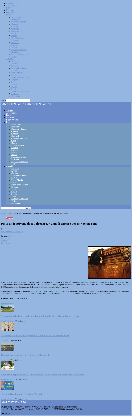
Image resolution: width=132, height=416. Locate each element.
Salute (13, 82)
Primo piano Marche (19, 77)
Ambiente (15, 61)
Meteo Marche (17, 73)
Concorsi (15, 29)
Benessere (15, 19)
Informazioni (40, 411)
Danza (14, 36)
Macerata (10, 10)
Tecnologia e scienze (19, 91)
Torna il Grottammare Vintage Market (21, 394)
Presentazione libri (18, 49)
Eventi (8, 15)
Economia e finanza (19, 68)
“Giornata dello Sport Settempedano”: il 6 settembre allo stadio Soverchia (40, 316)
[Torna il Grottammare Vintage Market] (7, 389)
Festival (14, 40)
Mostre (14, 45)
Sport (13, 89)
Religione (15, 52)
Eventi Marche (7, 321)
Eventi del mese (17, 38)
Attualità (9, 59)
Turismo (14, 94)
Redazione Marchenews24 (12, 231)
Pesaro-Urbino (12, 12)
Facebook (14, 414)
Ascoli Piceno (12, 5)
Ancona (9, 3)
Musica (14, 47)
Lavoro (14, 70)
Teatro (13, 56)
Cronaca (14, 66)
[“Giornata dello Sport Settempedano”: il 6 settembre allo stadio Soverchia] (7, 311)
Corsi (13, 33)
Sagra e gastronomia (19, 54)
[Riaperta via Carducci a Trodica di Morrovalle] (7, 350)
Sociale (14, 87)
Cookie (58, 411)
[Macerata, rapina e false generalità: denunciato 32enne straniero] (7, 330)
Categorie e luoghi (18, 22)
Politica (14, 75)
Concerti (14, 26)
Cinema (14, 24)
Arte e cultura (16, 17)
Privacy (50, 411)
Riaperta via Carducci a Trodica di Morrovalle (26, 355)
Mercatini (15, 42)
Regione (14, 80)
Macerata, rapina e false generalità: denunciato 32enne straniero (35, 335)
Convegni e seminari (19, 31)
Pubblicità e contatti (9, 411)
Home (3, 213)
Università (15, 96)
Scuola (14, 84)
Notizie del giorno (26, 411)
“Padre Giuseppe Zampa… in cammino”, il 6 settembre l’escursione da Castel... (43, 374)
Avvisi (14, 63)
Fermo (8, 8)
